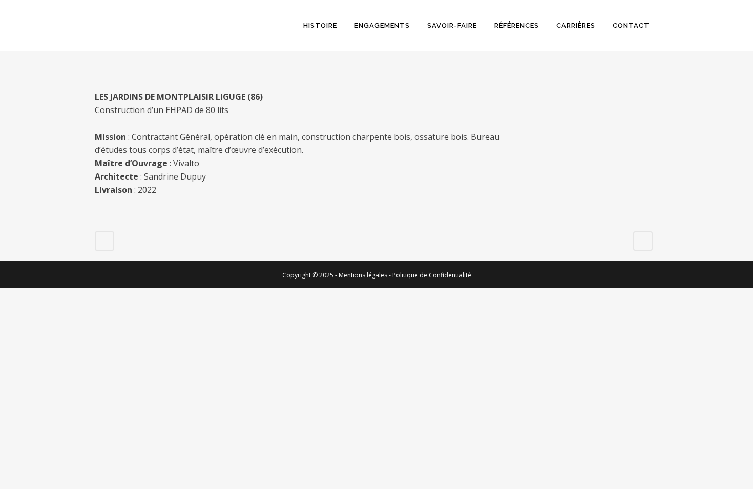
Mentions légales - (365, 275)
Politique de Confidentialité (431, 275)
